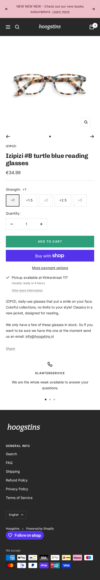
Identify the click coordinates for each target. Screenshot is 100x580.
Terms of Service (19, 498)
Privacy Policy (17, 489)
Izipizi (11, 146)
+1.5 (29, 200)
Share (10, 348)
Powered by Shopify (40, 528)
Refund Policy (17, 480)
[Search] (17, 27)
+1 (13, 200)
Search (11, 454)
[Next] (92, 136)
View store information (27, 290)
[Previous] (8, 136)
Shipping (13, 471)
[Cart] (91, 27)
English (14, 515)
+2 (46, 200)
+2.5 (63, 200)
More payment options (50, 268)
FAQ (9, 463)
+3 (80, 200)
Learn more (61, 10)
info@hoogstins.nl (39, 336)
